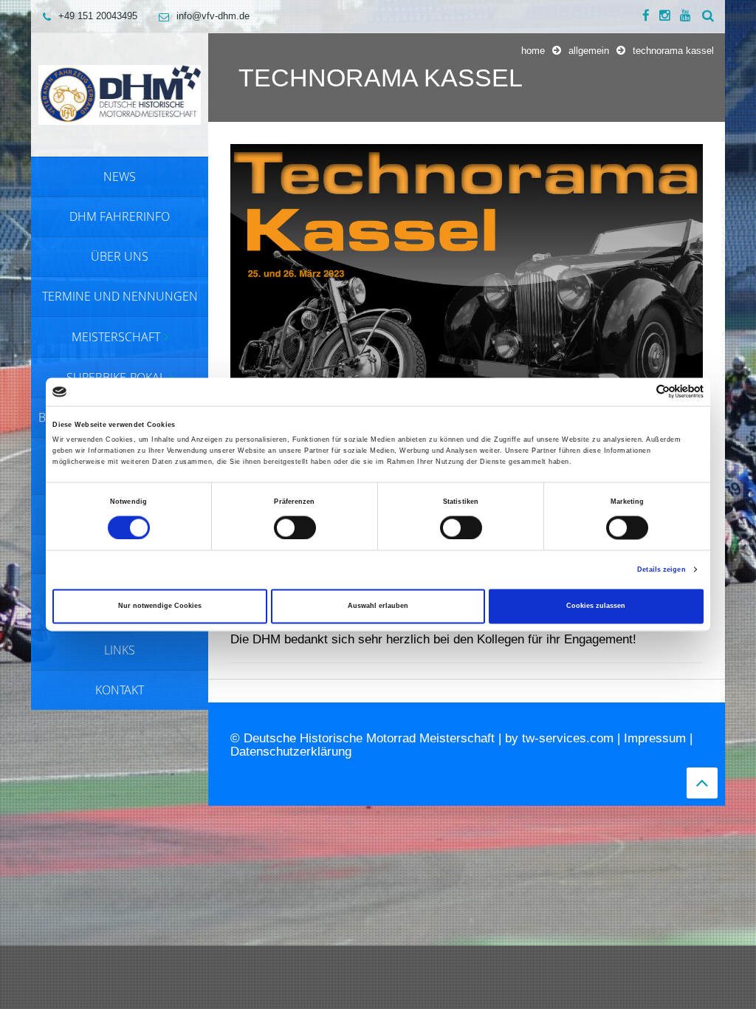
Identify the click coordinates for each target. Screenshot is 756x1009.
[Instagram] (664, 16)
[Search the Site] (708, 16)
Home (533, 51)
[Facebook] (646, 16)
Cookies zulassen (595, 606)
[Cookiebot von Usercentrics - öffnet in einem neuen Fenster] (639, 392)
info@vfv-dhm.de (213, 15)
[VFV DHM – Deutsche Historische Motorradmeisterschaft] (119, 94)
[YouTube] (685, 16)
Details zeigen (661, 569)
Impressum (655, 738)
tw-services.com (568, 738)
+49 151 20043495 (97, 15)
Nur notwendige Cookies (160, 606)
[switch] (295, 527)
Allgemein (588, 51)
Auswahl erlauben (378, 606)
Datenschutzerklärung (290, 752)
